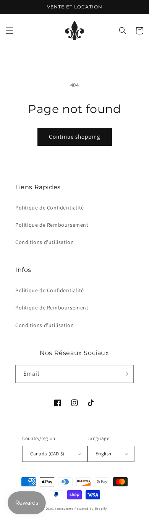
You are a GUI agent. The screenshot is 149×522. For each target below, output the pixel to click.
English (104, 453)
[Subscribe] (125, 374)
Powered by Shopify (90, 508)
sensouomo (64, 508)
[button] (9, 30)
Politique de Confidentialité (49, 207)
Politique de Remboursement (52, 224)
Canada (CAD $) (47, 453)
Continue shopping (74, 136)
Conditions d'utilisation (44, 242)
